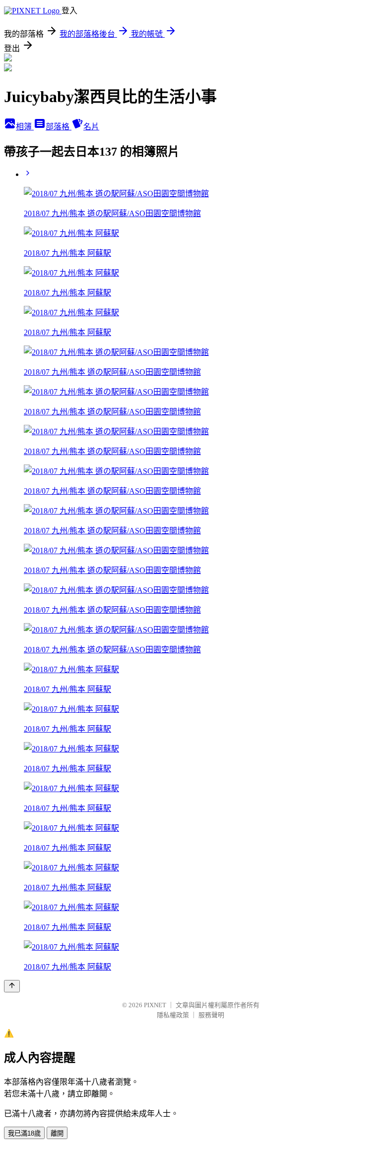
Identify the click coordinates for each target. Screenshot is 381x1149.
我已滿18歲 (24, 1133)
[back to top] (12, 986)
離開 (57, 1133)
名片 (91, 126)
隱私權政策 (173, 1015)
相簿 (25, 126)
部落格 (58, 126)
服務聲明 (211, 1015)
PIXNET (155, 1005)
